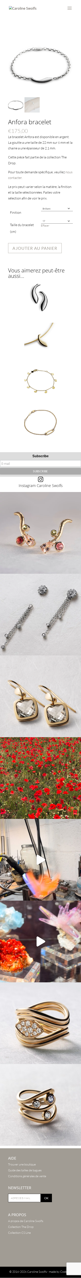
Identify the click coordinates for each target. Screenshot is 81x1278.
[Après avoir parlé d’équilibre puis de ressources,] (40, 1023)
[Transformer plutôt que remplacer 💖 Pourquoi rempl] (40, 614)
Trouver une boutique (22, 1164)
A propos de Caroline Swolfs (25, 1221)
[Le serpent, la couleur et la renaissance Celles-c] (40, 533)
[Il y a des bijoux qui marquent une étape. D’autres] (40, 696)
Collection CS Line (19, 1232)
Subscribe (40, 456)
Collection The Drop (20, 1227)
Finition (15, 212)
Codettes (66, 1271)
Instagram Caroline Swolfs (41, 485)
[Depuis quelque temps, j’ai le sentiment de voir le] (40, 778)
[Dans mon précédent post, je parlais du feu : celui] (40, 1105)
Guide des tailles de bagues (25, 1170)
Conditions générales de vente (27, 1176)
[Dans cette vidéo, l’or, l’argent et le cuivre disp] (40, 860)
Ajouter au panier (34, 248)
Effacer (45, 225)
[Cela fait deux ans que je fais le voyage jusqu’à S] (40, 941)
